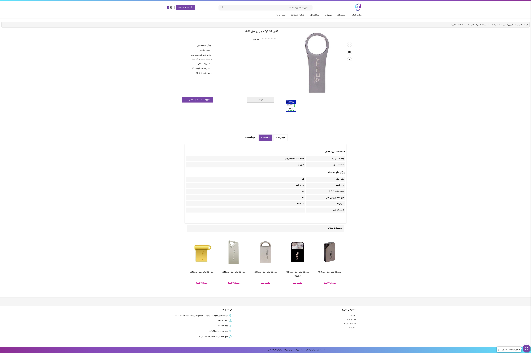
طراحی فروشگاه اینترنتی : (284, 350)
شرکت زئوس (272, 350)
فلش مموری (456, 25)
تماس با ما (281, 15)
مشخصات (265, 137)
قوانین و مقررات (350, 323)
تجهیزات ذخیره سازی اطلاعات (476, 25)
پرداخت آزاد (315, 15)
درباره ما (328, 15)
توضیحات (280, 137)
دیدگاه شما (250, 137)
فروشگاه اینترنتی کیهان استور (515, 25)
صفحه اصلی (357, 15)
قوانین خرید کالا (298, 15)
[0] (171, 7)
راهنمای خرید (351, 319)
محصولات (341, 15)
